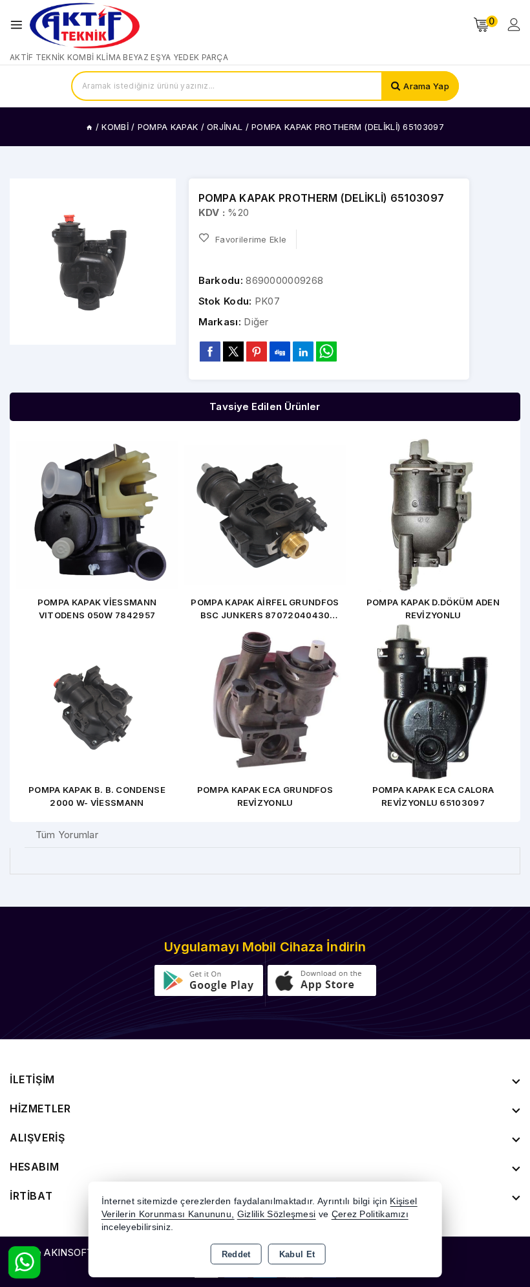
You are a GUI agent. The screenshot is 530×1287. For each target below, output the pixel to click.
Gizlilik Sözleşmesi (276, 1214)
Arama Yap (426, 86)
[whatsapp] (326, 351)
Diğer (256, 322)
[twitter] (233, 351)
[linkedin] (303, 351)
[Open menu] (20, 25)
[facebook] (210, 351)
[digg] (280, 351)
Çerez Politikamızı (370, 1214)
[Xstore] (85, 25)
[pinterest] (256, 351)
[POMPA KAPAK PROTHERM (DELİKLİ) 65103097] (93, 261)
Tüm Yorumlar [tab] (67, 834)
